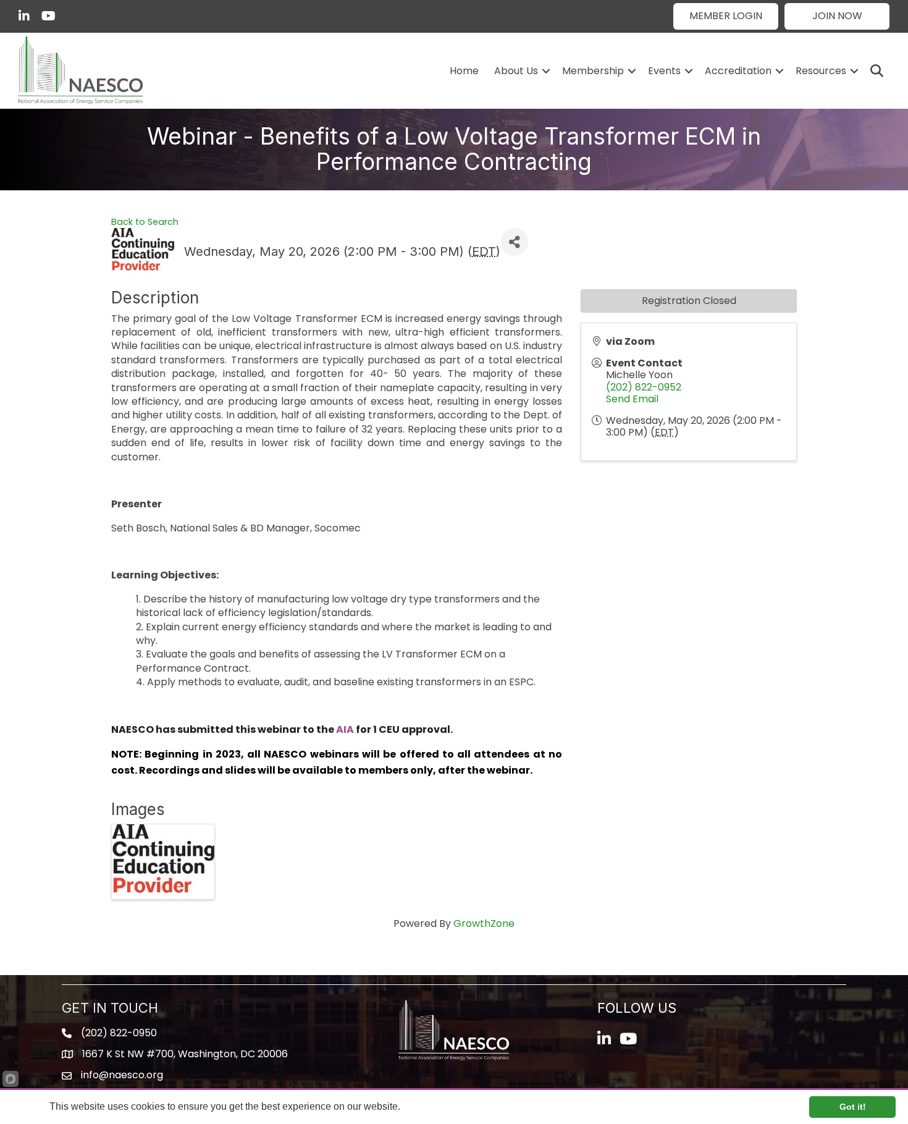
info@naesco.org (122, 1075)
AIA (345, 729)
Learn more (427, 1106)
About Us (516, 71)
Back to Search (145, 222)
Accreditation (738, 71)
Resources (821, 71)
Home (464, 71)
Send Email (632, 399)
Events (664, 71)
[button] (725, 16)
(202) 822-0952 (643, 387)
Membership (593, 71)
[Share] (514, 242)
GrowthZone (484, 923)
